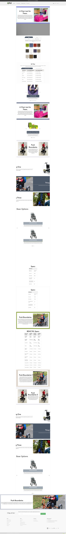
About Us (8, 525)
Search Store (8, 524)
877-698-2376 (49, 519)
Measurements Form (22, 523)
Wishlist (8, 523)
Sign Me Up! (43, 513)
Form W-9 (21, 525)
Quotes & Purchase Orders (23, 524)
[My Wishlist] (56, 3)
